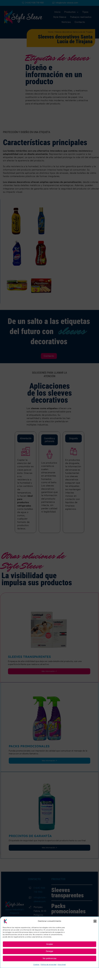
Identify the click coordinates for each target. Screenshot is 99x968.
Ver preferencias (49, 958)
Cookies (36, 964)
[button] (95, 921)
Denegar (49, 951)
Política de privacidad (48, 964)
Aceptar (49, 944)
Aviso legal (62, 964)
